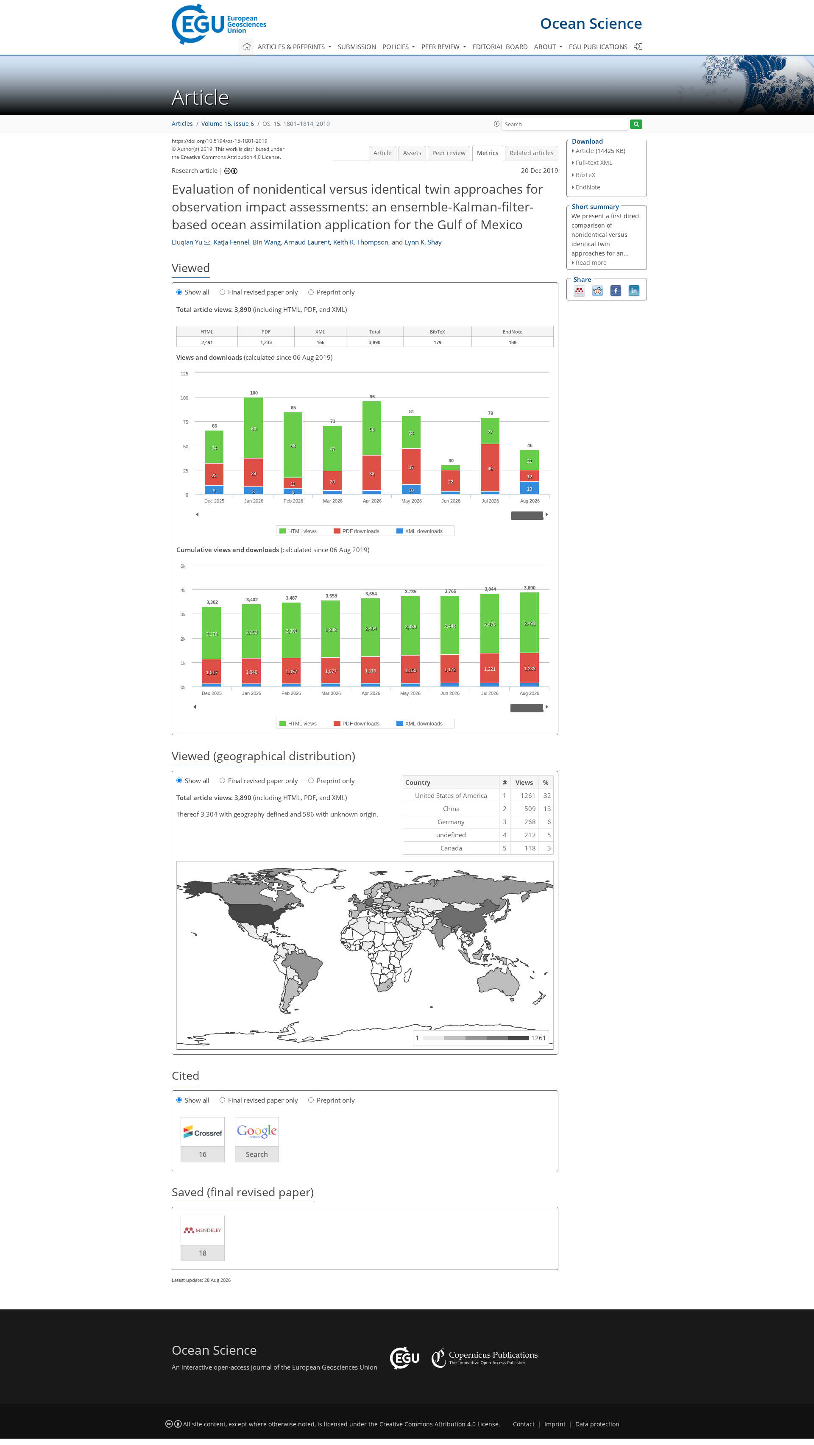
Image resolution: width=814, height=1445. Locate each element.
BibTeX (585, 175)
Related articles (532, 153)
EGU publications (598, 46)
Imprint (555, 1424)
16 (202, 1154)
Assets (412, 153)
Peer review (449, 153)
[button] (497, 124)
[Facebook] (616, 290)
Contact (524, 1424)
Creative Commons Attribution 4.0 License (439, 1424)
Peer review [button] (441, 46)
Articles (182, 124)
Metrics (488, 153)
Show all (197, 292)
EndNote (588, 187)
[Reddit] (597, 290)
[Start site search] (636, 124)
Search (257, 1154)
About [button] (546, 46)
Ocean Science (591, 23)
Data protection (597, 1424)
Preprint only (336, 292)
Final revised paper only (263, 292)
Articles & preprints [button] (292, 46)
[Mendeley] (579, 290)
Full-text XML (594, 162)
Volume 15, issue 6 (227, 124)
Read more (591, 262)
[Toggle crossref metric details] (202, 1131)
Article (383, 153)
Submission (357, 46)
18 (202, 1253)
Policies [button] (396, 46)
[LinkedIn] (634, 290)
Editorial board (500, 46)
